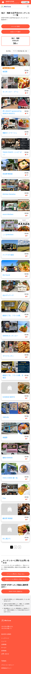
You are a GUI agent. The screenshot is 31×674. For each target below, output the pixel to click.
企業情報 (3, 644)
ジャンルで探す (15, 26)
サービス (3, 647)
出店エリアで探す (15, 32)
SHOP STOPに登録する (15, 591)
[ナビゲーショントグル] (28, 6)
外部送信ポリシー (6, 668)
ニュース (3, 641)
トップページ (5, 638)
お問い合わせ (5, 654)
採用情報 (3, 651)
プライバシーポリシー (7, 665)
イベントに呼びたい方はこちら (15, 574)
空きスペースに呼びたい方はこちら (15, 579)
